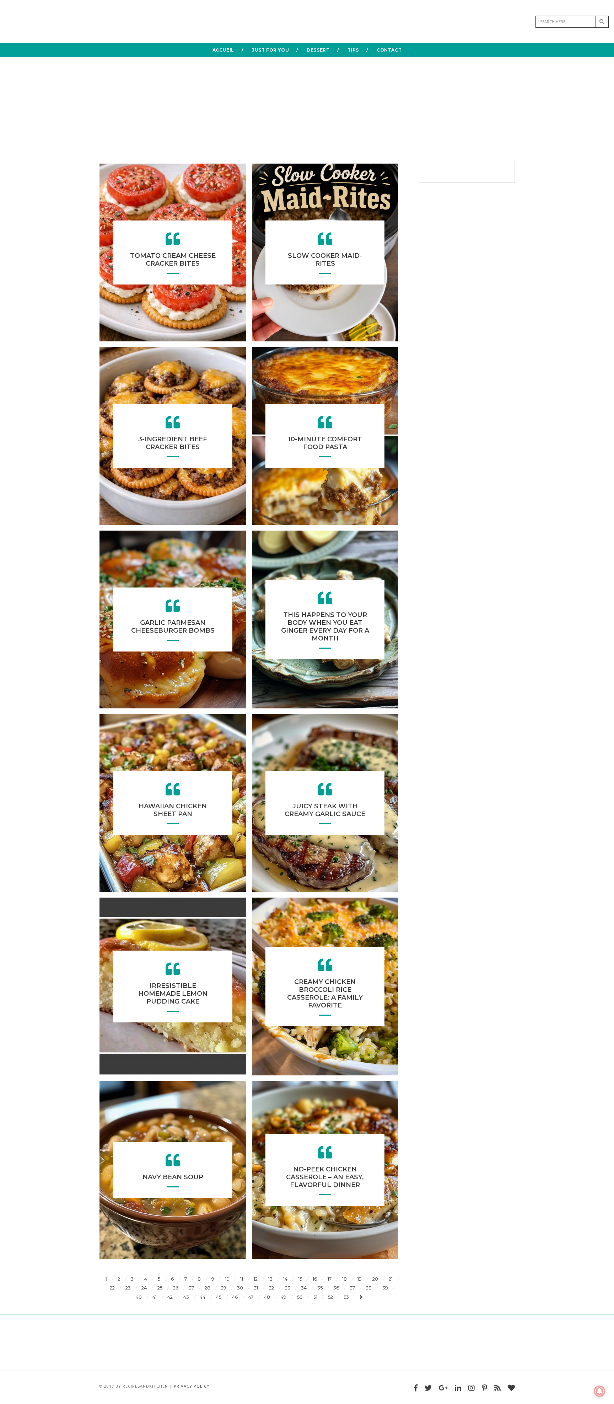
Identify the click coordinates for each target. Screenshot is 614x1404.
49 (283, 1297)
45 (218, 1297)
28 (207, 1288)
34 (304, 1288)
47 (250, 1297)
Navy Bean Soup (172, 1177)
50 (300, 1297)
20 (375, 1279)
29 (223, 1288)
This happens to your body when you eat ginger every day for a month (325, 626)
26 (175, 1288)
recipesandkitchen (145, 1386)
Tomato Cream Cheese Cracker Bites (173, 259)
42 (170, 1297)
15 (300, 1279)
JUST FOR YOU (270, 50)
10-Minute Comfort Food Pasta (325, 443)
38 (369, 1288)
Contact (389, 50)
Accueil (223, 50)
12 (256, 1279)
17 (330, 1279)
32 (271, 1288)
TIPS (353, 50)
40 (139, 1297)
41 (154, 1297)
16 (315, 1279)
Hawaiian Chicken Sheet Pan (173, 810)
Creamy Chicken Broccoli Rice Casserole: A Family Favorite (325, 993)
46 (235, 1297)
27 (191, 1288)
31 (256, 1288)
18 (344, 1279)
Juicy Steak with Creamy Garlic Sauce (325, 810)
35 (320, 1288)
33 (287, 1288)
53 (346, 1297)
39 (385, 1288)
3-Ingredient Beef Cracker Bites (172, 443)
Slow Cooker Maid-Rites (325, 259)
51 (315, 1297)
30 (240, 1288)
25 (159, 1288)
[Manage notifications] (599, 1391)
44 (202, 1297)
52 (330, 1297)
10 (227, 1279)
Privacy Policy (192, 1386)
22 (112, 1288)
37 (352, 1288)
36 (336, 1288)
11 (241, 1279)
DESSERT (318, 50)
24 (144, 1288)
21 (391, 1279)
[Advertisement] (307, 107)
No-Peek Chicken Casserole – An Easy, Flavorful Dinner (325, 1177)
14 (285, 1279)
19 (359, 1279)
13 (270, 1279)
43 (186, 1297)
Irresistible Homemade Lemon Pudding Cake (173, 993)
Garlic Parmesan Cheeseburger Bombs (173, 626)
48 (267, 1297)
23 (128, 1288)
